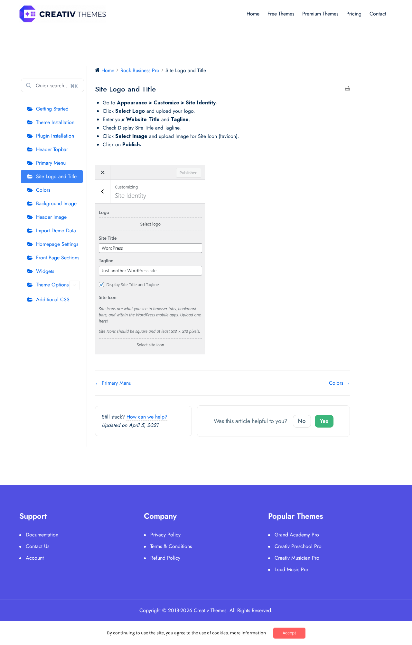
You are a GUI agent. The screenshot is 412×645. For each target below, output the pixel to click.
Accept (289, 633)
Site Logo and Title (56, 176)
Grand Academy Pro (297, 534)
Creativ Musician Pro (297, 558)
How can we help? (146, 416)
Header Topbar (52, 149)
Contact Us (37, 546)
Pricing (353, 13)
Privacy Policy (165, 534)
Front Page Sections (57, 257)
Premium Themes (320, 13)
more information (248, 633)
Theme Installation (55, 122)
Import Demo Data (56, 230)
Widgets (45, 271)
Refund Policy (165, 558)
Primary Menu (51, 163)
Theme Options (52, 284)
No (302, 421)
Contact (378, 13)
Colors (43, 190)
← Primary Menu (113, 383)
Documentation (42, 534)
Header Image (51, 217)
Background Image (56, 203)
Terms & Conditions (171, 546)
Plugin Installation (55, 136)
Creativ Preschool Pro (298, 546)
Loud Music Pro (291, 569)
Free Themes (280, 13)
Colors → (339, 383)
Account (35, 558)
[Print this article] (347, 88)
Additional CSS (53, 299)
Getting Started (52, 108)
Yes (324, 421)
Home (253, 13)
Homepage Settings (57, 244)
